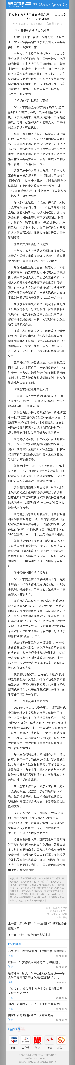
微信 (37, 1047)
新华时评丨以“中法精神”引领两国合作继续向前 (37, 951)
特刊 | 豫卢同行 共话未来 (35, 935)
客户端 (25, 1047)
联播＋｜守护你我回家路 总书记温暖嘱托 (34, 962)
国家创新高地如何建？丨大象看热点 (30, 1015)
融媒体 (61, 1047)
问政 (13, 1047)
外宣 (35, 3)
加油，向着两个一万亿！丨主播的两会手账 (35, 1004)
